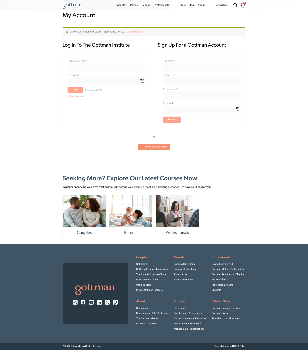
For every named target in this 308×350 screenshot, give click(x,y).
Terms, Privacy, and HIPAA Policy (229, 346)
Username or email (82, 60)
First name (169, 61)
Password (78, 74)
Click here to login (134, 32)
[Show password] (142, 81)
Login (75, 90)
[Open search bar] (235, 5)
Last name (169, 75)
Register (171, 119)
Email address (170, 89)
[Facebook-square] (83, 302)
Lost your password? (76, 96)
